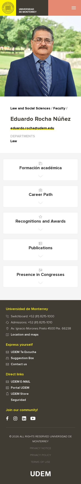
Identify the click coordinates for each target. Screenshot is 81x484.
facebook (7, 418)
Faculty (59, 108)
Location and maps (25, 334)
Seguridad (18, 399)
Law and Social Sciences (30, 108)
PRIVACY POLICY (40, 455)
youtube (32, 418)
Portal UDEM (20, 387)
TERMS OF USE (40, 462)
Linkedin (24, 418)
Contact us (19, 364)
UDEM (24, 8)
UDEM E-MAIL (20, 381)
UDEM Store (20, 393)
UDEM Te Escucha (23, 352)
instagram (15, 418)
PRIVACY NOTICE (40, 448)
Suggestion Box (22, 358)
